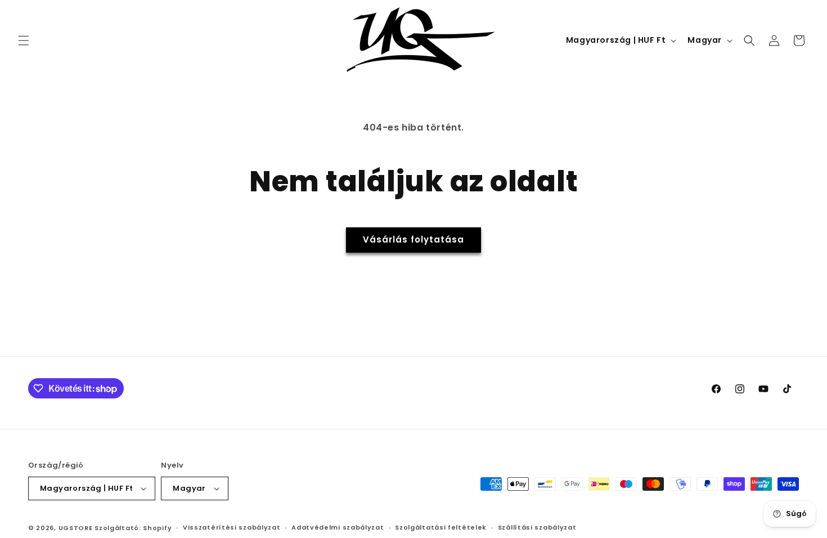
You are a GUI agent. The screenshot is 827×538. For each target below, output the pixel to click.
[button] (23, 40)
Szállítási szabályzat (537, 527)
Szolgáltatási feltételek (441, 527)
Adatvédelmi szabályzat (337, 527)
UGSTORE (76, 527)
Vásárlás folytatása (413, 239)
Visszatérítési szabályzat (232, 527)
